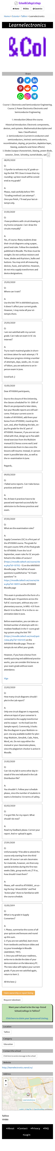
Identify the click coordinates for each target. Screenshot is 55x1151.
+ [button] (6, 1080)
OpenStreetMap (39, 1109)
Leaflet (21, 1109)
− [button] (6, 1084)
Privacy (36, 1128)
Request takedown (12, 1000)
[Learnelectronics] (28, 1094)
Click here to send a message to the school (19, 1056)
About (10, 1128)
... (48, 154)
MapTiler (29, 1109)
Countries (38, 9)
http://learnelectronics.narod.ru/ (17, 1067)
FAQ (46, 1128)
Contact (23, 1128)
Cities (26, 9)
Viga (6, 678)
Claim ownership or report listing (18, 993)
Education (8, 1044)
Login (27, 1134)
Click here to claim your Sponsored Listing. (27, 1018)
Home (16, 9)
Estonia (15, 16)
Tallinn (24, 16)
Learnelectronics (29, 1100)
